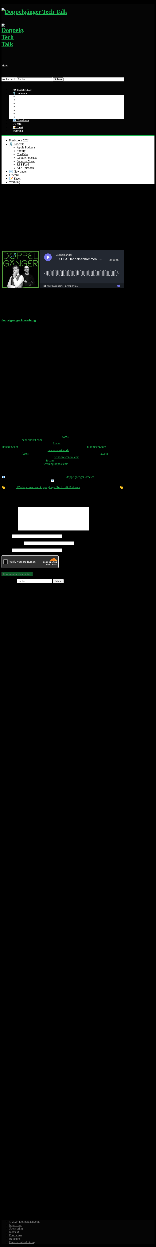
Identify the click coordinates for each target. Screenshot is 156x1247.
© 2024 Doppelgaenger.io (24, 1221)
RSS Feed (23, 164)
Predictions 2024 (19, 140)
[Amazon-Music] (63, 1088)
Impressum (15, 1225)
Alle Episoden (25, 168)
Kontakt (14, 1232)
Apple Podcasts (26, 147)
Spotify (21, 150)
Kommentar (10, 529)
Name (6, 536)
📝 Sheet (14, 178)
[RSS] (63, 1210)
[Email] (4, 83)
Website (6, 550)
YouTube (22, 154)
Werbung (18, 130)
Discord (14, 175)
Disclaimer (15, 1235)
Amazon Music (26, 161)
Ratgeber (14, 1238)
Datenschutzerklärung (22, 1242)
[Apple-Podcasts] (63, 842)
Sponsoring (16, 1228)
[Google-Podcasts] (63, 965)
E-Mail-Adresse (12, 543)
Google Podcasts (27, 157)
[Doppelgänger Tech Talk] (63, 30)
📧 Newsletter (18, 171)
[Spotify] (63, 719)
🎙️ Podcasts (16, 144)
